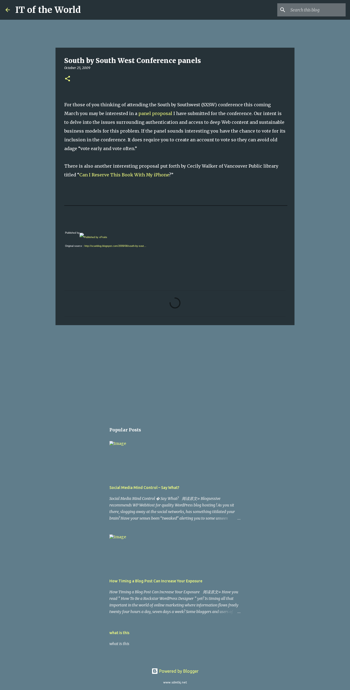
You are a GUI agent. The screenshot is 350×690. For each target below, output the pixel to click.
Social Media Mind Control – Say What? (144, 487)
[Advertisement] (175, 371)
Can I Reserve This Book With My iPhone (124, 174)
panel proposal (155, 113)
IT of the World (48, 9)
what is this (119, 633)
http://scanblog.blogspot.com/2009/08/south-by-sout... (115, 246)
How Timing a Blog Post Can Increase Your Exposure (155, 581)
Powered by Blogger (178, 671)
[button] (67, 79)
